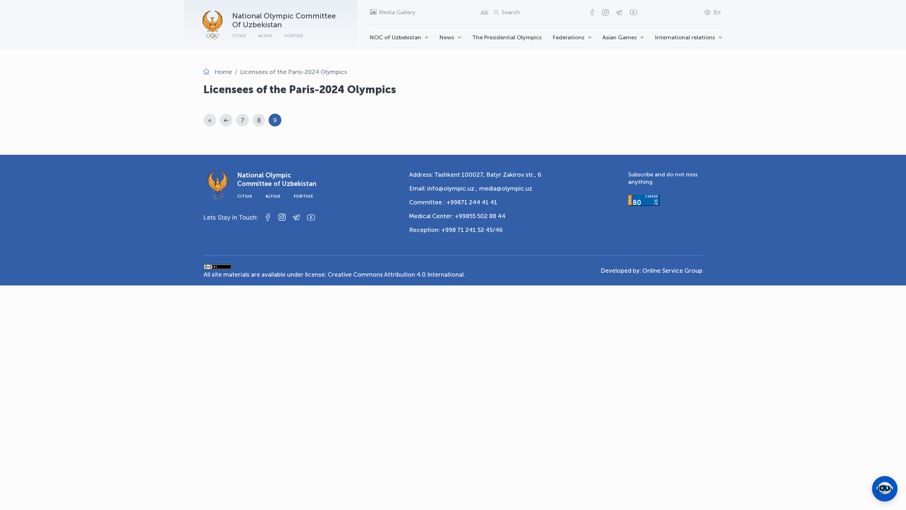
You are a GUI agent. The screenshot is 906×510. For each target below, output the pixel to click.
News (447, 37)
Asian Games (619, 37)
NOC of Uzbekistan (395, 37)
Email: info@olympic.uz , (443, 188)
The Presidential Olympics (506, 37)
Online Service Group (672, 270)
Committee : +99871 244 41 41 (453, 202)
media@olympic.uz (505, 188)
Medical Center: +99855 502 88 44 (457, 216)
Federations (568, 37)
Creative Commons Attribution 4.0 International (396, 274)
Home (223, 71)
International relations (685, 37)
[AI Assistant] (885, 489)
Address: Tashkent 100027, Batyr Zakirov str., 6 (475, 174)
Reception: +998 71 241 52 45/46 (456, 229)
